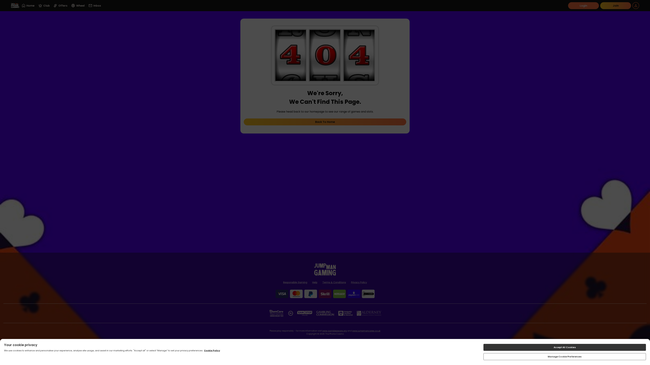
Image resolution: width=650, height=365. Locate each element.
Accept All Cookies (565, 347)
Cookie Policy (212, 350)
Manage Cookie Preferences (564, 356)
